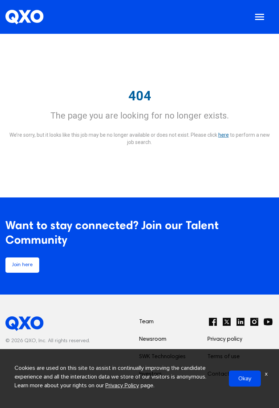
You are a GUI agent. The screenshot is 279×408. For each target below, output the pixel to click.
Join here (22, 265)
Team (146, 322)
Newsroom (152, 339)
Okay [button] (244, 378)
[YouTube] (268, 321)
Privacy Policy (122, 385)
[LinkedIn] (240, 321)
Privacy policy (224, 339)
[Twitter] (226, 321)
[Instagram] (254, 321)
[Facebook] (212, 321)
